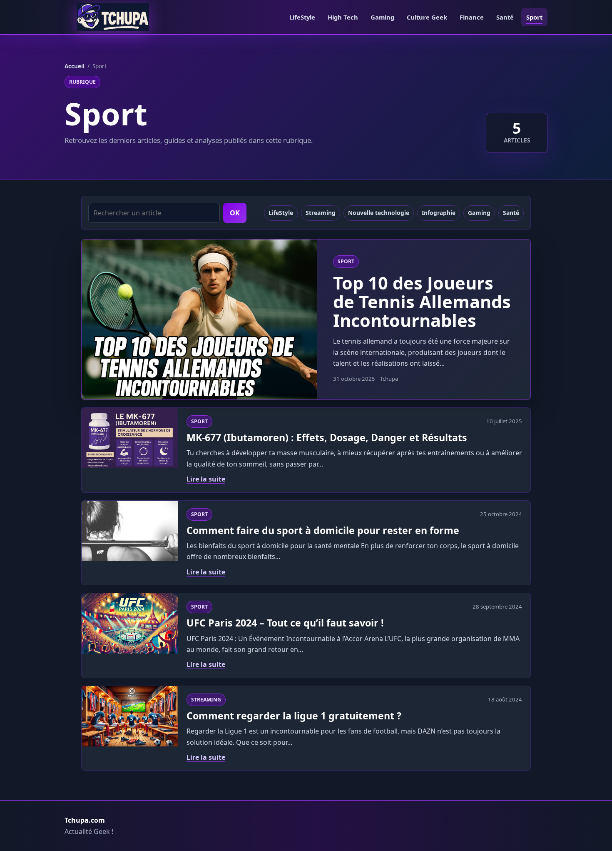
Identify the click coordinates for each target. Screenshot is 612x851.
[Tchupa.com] (113, 17)
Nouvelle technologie (378, 213)
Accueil (75, 66)
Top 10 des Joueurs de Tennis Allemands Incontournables (422, 301)
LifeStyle (302, 17)
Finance (472, 17)
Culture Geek (427, 17)
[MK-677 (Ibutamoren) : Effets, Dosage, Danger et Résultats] (130, 438)
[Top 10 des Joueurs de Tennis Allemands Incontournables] (199, 319)
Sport (534, 17)
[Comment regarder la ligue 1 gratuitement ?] (130, 716)
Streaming (321, 213)
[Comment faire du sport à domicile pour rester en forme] (130, 531)
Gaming (382, 17)
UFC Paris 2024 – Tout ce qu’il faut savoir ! (285, 622)
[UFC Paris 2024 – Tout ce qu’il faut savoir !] (130, 623)
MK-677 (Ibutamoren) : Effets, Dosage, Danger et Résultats (327, 437)
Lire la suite (206, 479)
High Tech (343, 17)
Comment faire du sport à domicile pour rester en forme (323, 530)
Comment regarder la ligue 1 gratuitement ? (294, 715)
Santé (505, 17)
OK (235, 212)
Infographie (438, 213)
